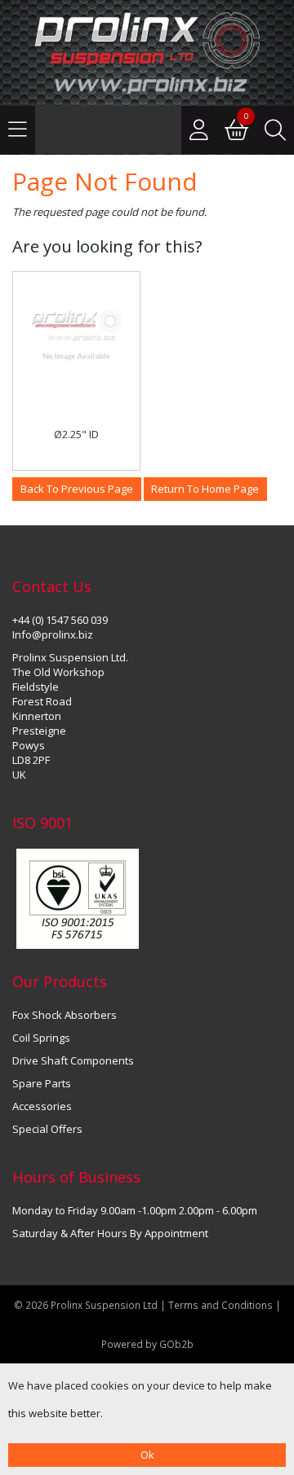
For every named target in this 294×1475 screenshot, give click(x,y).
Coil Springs (41, 1037)
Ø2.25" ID (76, 434)
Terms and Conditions (221, 1304)
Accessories (42, 1106)
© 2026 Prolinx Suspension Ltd (86, 1304)
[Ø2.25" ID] (76, 335)
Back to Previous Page (76, 488)
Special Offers (47, 1129)
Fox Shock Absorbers (64, 1014)
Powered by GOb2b (147, 1343)
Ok (147, 1454)
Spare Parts (41, 1083)
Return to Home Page (205, 488)
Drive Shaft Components (73, 1060)
